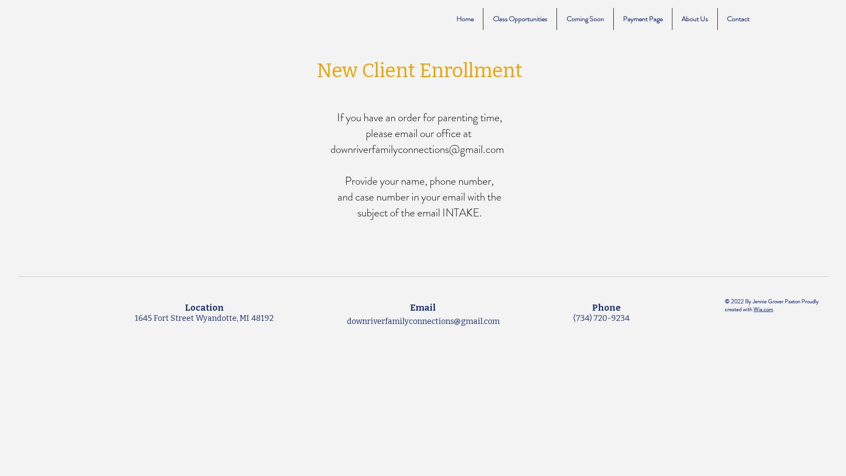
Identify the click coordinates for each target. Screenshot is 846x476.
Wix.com (763, 309)
